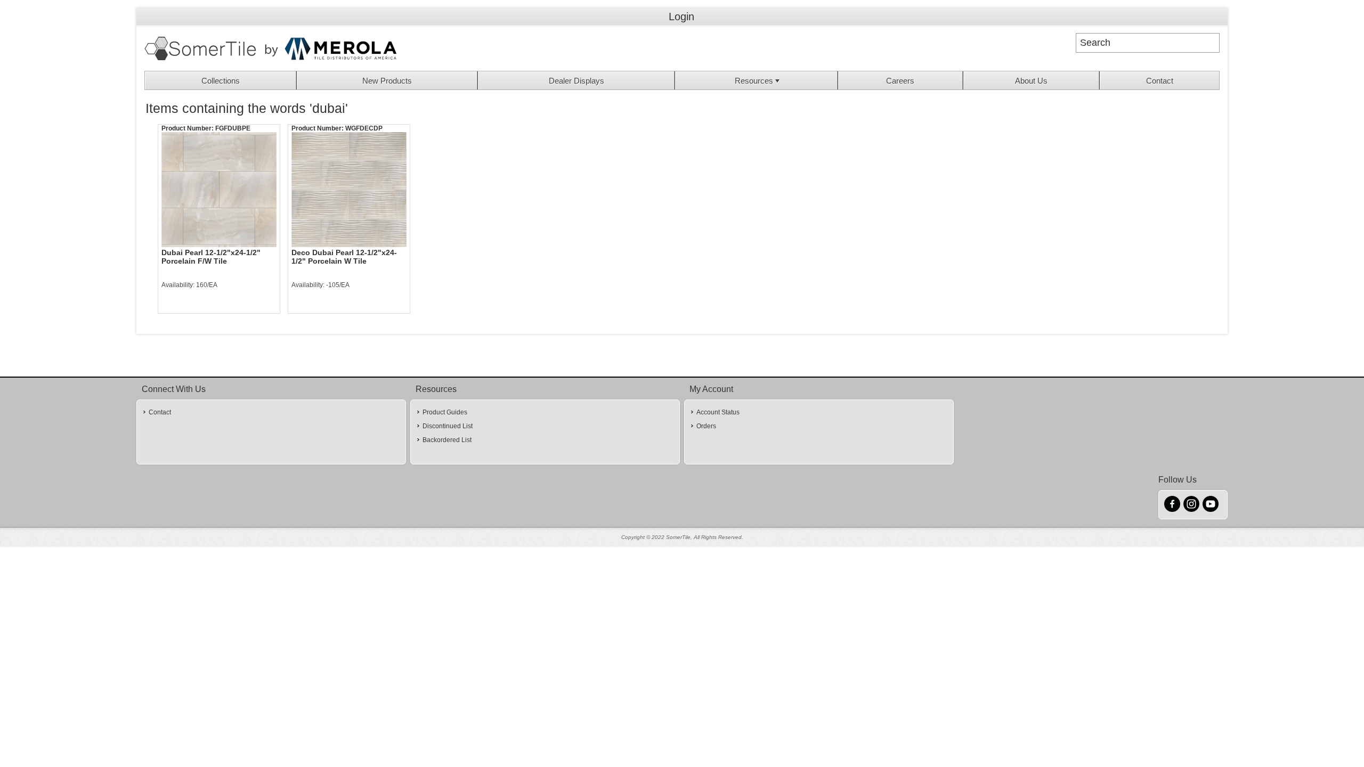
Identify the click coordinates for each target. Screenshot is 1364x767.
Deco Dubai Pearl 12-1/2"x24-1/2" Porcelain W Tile (344, 256)
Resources (754, 80)
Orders (706, 426)
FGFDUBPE (232, 128)
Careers (900, 80)
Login (681, 16)
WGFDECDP (364, 128)
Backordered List (447, 440)
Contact (1159, 80)
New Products (387, 80)
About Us (1031, 80)
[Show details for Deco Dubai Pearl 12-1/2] (349, 189)
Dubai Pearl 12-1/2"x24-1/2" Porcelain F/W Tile (211, 256)
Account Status (718, 412)
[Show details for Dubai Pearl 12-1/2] (219, 189)
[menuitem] (221, 80)
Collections (220, 80)
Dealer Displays (576, 80)
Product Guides (445, 412)
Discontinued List (448, 426)
